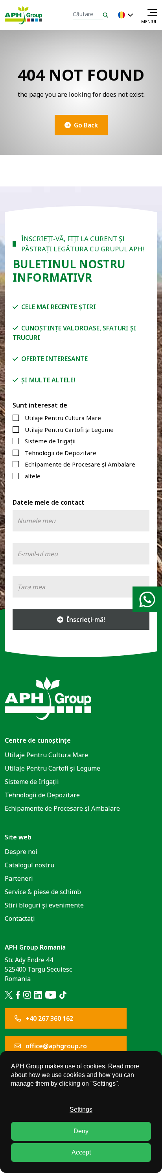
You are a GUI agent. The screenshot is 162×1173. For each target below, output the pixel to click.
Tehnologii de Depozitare (60, 453)
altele (32, 476)
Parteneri (19, 878)
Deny (81, 1131)
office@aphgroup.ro (55, 1046)
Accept (81, 1152)
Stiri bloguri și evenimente (44, 905)
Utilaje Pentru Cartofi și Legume (69, 429)
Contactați (20, 918)
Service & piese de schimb (43, 891)
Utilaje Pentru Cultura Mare (63, 418)
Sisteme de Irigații (50, 441)
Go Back (86, 125)
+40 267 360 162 (48, 1018)
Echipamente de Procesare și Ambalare (80, 464)
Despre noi (21, 851)
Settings (81, 1109)
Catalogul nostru (29, 865)
